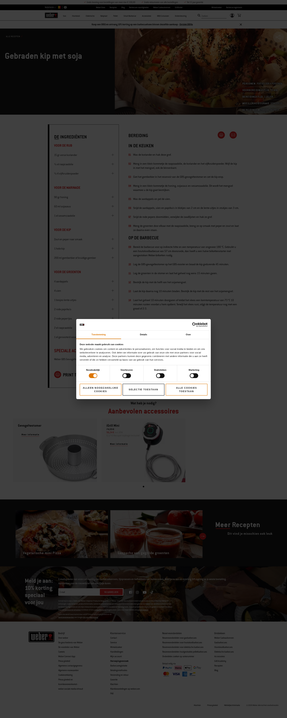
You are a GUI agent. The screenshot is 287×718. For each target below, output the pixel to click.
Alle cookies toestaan (186, 390)
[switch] (126, 375)
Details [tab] (143, 334)
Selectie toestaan (143, 389)
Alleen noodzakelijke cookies (100, 390)
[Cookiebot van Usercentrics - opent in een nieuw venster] (194, 324)
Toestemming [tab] (98, 334)
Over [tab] (188, 334)
